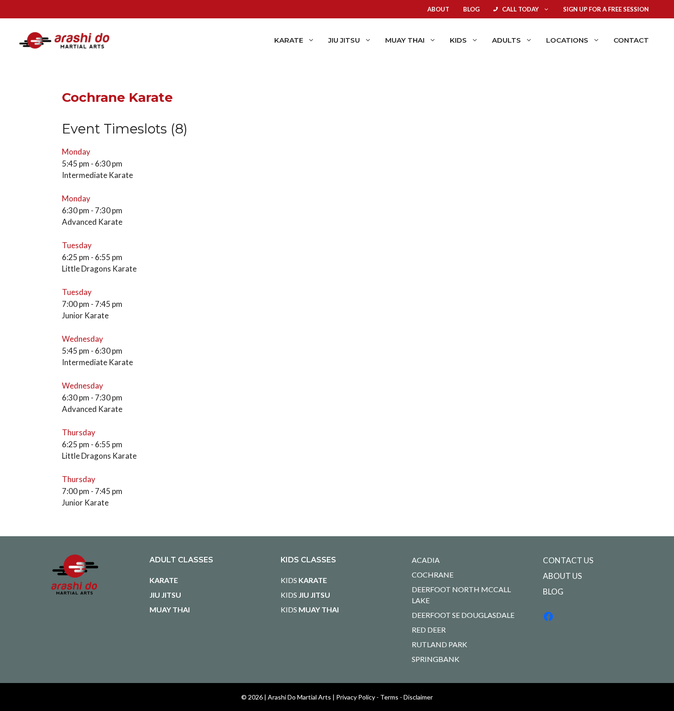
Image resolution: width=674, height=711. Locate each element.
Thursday (78, 432)
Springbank (435, 659)
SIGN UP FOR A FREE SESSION (606, 9)
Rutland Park (439, 644)
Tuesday (77, 245)
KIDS (304, 580)
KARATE (163, 580)
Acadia (426, 559)
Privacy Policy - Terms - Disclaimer (384, 697)
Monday (76, 151)
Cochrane (432, 574)
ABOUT (438, 9)
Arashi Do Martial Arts (299, 697)
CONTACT (631, 40)
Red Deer (429, 629)
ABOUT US (562, 576)
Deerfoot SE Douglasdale (463, 615)
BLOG (471, 9)
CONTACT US (568, 560)
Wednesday (82, 339)
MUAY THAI (169, 609)
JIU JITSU (165, 594)
